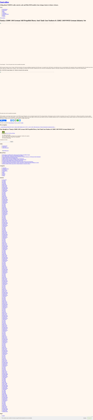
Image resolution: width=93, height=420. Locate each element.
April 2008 (4, 393)
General (3, 171)
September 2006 (5, 411)
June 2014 (4, 321)
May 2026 (4, 182)
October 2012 (4, 340)
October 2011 (4, 352)
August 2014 (4, 319)
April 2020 (4, 253)
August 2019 (4, 261)
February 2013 (4, 336)
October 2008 (4, 387)
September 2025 (5, 190)
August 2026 (4, 179)
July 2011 (3, 355)
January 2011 (4, 361)
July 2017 (3, 285)
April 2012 (4, 346)
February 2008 (4, 395)
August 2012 (4, 342)
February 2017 (4, 290)
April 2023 (4, 218)
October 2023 (4, 212)
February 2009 (4, 383)
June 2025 (4, 193)
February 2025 (4, 197)
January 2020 (4, 256)
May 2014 (4, 322)
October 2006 (4, 410)
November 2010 (5, 363)
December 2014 (5, 315)
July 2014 (3, 320)
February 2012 (4, 348)
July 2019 (3, 262)
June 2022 (4, 228)
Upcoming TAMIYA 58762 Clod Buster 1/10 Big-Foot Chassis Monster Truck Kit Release (17, 161)
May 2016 (4, 299)
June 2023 (4, 216)
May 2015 (4, 310)
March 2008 (4, 394)
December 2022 (5, 222)
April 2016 (4, 300)
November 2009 (5, 374)
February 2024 (4, 208)
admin (22, 122)
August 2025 (4, 191)
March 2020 (4, 254)
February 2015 (4, 313)
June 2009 (4, 379)
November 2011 (5, 351)
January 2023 (4, 221)
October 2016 (4, 294)
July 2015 (3, 308)
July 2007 (3, 401)
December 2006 (5, 408)
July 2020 (3, 250)
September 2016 (5, 295)
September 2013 (5, 330)
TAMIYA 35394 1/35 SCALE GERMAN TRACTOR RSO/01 (13, 158)
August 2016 (4, 296)
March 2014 (4, 324)
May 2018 (4, 275)
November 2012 (5, 339)
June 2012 (4, 344)
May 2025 (4, 194)
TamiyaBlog (4, 2)
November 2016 (5, 293)
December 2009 (5, 373)
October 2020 (4, 247)
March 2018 (4, 277)
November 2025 (5, 188)
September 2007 (5, 399)
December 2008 (5, 385)
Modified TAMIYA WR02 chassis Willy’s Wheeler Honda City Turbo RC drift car (16, 163)
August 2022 (4, 226)
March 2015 (4, 312)
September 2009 (5, 376)
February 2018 (4, 278)
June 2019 (4, 263)
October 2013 (4, 329)
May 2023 (4, 217)
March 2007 (4, 405)
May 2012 (4, 345)
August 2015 (4, 307)
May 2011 (4, 357)
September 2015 (5, 306)
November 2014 (5, 316)
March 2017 (4, 289)
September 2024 (5, 202)
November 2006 (5, 409)
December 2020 (5, 245)
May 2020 (4, 252)
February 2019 (4, 267)
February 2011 (4, 360)
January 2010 (4, 372)
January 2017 (4, 291)
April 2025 (4, 195)
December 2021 (5, 234)
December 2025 (5, 187)
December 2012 (5, 338)
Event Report (4, 10)
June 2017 (4, 286)
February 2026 (4, 185)
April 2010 (4, 369)
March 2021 (4, 242)
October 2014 (4, 317)
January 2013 (4, 337)
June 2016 (4, 298)
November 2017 (5, 281)
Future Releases (5, 9)
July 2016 (3, 297)
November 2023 (5, 211)
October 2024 (4, 201)
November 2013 (5, 328)
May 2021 (4, 240)
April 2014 (4, 323)
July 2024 (3, 204)
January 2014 (4, 326)
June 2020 (4, 251)
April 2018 (4, 276)
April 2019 (4, 265)
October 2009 (4, 375)
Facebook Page (4, 145)
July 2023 (3, 215)
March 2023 (4, 219)
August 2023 (4, 214)
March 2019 (4, 266)
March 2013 (4, 335)
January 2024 (4, 209)
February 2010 (4, 371)
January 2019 (4, 268)
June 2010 (4, 367)
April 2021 (4, 241)
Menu (1, 7)
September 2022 (5, 225)
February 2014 (4, 325)
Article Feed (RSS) (5, 147)
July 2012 (3, 343)
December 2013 (5, 327)
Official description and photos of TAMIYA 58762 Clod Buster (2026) (14, 159)
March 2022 (4, 231)
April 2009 (4, 381)
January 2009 (4, 384)
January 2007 (4, 407)
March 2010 (4, 370)
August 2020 (4, 249)
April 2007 (4, 404)
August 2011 (4, 354)
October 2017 (4, 282)
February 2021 (4, 243)
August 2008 (4, 389)
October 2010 (4, 364)
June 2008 (4, 391)
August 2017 (4, 284)
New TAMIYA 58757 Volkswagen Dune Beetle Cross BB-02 (12, 155)
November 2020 (5, 246)
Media (3, 11)
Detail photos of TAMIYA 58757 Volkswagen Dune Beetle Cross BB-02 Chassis (16, 154)
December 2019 (5, 257)
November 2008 (5, 386)
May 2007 (4, 403)
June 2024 (4, 205)
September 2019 (5, 260)
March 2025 (4, 196)
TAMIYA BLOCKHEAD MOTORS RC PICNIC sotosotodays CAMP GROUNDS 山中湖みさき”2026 (20, 162)
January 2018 (4, 279)
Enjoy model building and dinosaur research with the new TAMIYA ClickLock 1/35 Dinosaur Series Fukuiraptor (21, 156)
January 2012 (4, 349)
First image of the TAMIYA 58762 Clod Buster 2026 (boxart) (12, 160)
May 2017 (4, 287)
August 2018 (4, 272)
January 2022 (4, 233)
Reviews (3, 15)
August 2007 (4, 400)
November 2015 (5, 304)
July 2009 (3, 378)
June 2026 (4, 181)
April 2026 (4, 183)
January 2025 (4, 198)
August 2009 (4, 377)
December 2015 (5, 303)
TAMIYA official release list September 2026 (9, 157)
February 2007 (4, 406)
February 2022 (4, 232)
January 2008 (4, 396)
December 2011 (5, 350)
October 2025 (4, 189)
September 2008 (5, 388)
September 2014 (5, 318)
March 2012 (4, 347)
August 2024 (4, 203)
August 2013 (4, 331)
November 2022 (5, 223)
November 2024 (5, 200)
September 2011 (5, 353)
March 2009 (4, 382)
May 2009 (4, 380)
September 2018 (5, 271)
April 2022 (4, 230)
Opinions (3, 16)
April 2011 (4, 358)
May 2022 (4, 229)
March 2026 (4, 184)
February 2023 (4, 220)
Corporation (4, 13)
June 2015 (4, 309)
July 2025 (3, 192)
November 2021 (5, 235)
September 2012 (5, 341)
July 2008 (3, 390)
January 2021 (4, 244)
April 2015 (4, 311)
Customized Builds (5, 14)
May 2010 (4, 368)
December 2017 (5, 280)
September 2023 (5, 213)
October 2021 (4, 236)
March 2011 (4, 359)
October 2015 (4, 305)
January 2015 (4, 314)
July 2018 (3, 273)
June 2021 (4, 239)
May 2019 (4, 264)
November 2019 (5, 258)
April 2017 (4, 288)
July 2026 (3, 180)
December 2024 (5, 199)
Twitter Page (4, 146)
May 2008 (4, 392)
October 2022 (4, 224)
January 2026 (4, 186)
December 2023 (5, 210)
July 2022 (3, 227)
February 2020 (4, 255)
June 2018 (4, 274)
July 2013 (3, 332)
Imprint (3, 415)
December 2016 (5, 292)
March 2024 (4, 207)
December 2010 (5, 362)
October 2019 (4, 259)
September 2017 (5, 283)
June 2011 (4, 356)
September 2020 (5, 248)
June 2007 (4, 402)
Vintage (3, 12)
